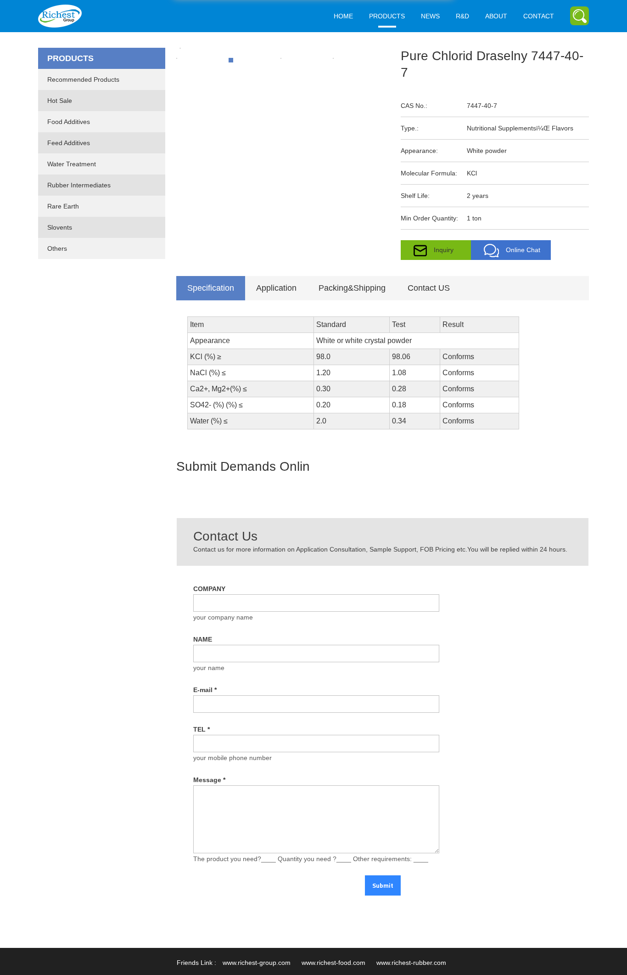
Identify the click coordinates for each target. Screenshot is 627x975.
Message (209, 779)
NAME (202, 639)
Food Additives (68, 121)
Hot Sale (59, 100)
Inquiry (443, 250)
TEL (201, 729)
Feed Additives (68, 143)
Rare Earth (63, 206)
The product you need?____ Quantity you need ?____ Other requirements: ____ (310, 858)
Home (343, 16)
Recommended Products (83, 79)
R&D (462, 16)
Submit (382, 885)
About (496, 16)
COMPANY (209, 588)
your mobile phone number (232, 757)
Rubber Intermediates (79, 185)
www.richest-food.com (333, 962)
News (430, 16)
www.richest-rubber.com (411, 962)
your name (208, 667)
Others (57, 248)
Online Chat (523, 250)
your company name (223, 617)
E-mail (205, 689)
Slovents (59, 227)
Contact (538, 16)
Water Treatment (71, 164)
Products (387, 16)
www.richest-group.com (257, 962)
